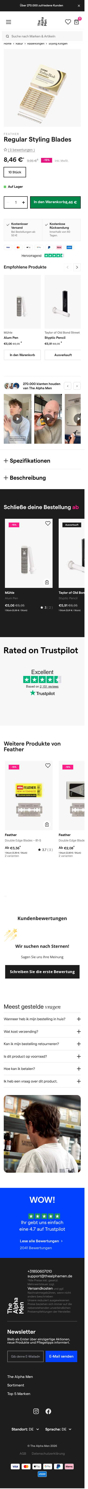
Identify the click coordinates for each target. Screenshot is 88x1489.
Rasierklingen (35, 43)
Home (7, 43)
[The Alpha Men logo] (42, 21)
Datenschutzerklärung (48, 1453)
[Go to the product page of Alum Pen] (22, 302)
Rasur (19, 43)
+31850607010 (40, 1272)
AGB (23, 1453)
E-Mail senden (61, 1356)
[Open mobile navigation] (8, 22)
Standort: (20, 1429)
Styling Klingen (58, 43)
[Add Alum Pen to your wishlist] (48, 523)
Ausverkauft (63, 355)
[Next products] (77, 267)
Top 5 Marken (18, 1394)
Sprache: (53, 1429)
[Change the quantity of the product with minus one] (8, 202)
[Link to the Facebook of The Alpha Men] (48, 1411)
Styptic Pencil (55, 338)
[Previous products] (67, 267)
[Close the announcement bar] (79, 6)
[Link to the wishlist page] (68, 22)
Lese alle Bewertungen (39, 1241)
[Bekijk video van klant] (17, 419)
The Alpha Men (20, 1377)
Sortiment (15, 1385)
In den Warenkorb (22, 355)
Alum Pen (11, 338)
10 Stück (14, 172)
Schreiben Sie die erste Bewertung (42, 971)
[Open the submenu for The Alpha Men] (75, 1376)
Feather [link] (11, 134)
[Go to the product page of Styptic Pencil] (63, 302)
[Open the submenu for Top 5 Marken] (75, 1393)
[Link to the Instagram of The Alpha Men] (36, 1411)
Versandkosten (40, 1289)
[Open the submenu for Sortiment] (75, 1385)
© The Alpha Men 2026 (42, 1446)
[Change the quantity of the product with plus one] (23, 202)
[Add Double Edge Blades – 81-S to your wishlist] (48, 766)
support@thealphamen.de (50, 1276)
